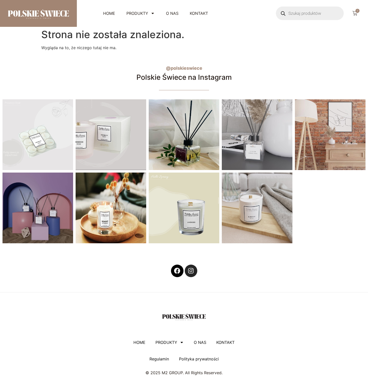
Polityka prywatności (199, 358)
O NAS (172, 13)
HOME (109, 13)
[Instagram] (191, 271)
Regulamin (159, 358)
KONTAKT (199, 13)
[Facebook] (177, 271)
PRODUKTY (137, 13)
